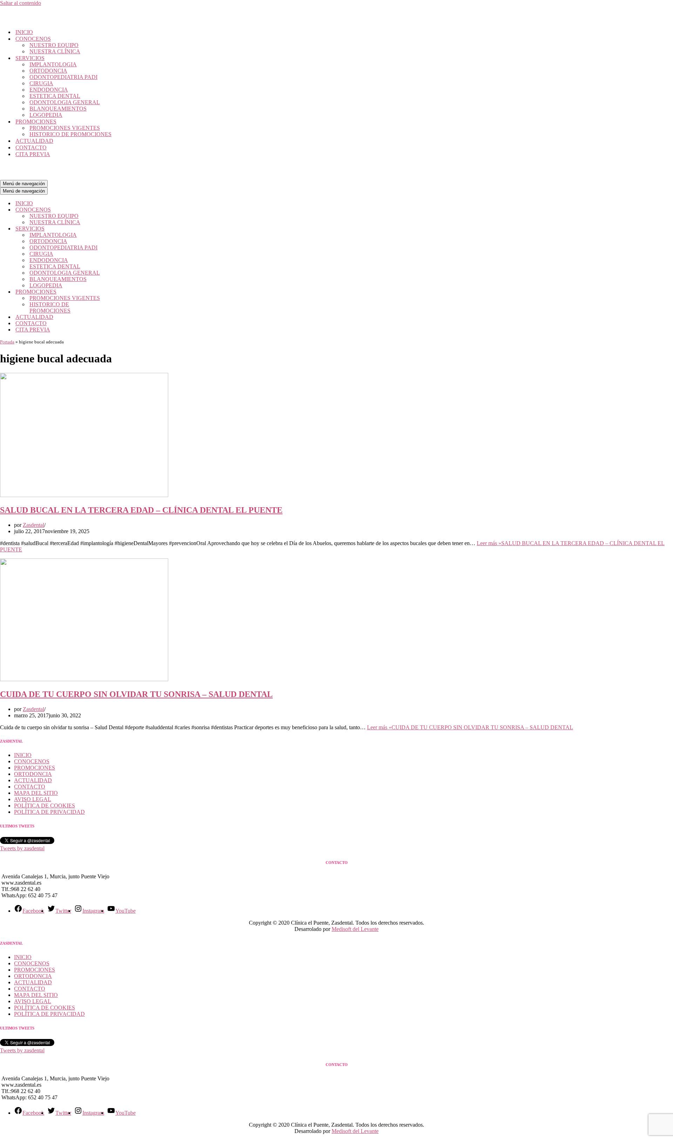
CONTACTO (31, 147)
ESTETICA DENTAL (54, 96)
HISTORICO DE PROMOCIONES (70, 134)
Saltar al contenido (20, 3)
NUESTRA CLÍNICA (54, 51)
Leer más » (470, 727)
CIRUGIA (41, 83)
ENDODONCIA (48, 90)
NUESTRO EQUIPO (54, 45)
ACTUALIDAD (34, 141)
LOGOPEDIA (45, 115)
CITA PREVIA (32, 154)
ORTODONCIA (48, 71)
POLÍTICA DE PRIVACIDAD (49, 812)
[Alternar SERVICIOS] (123, 229)
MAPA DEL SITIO (36, 793)
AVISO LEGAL (32, 799)
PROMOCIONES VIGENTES (64, 128)
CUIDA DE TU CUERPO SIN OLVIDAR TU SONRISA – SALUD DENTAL (136, 694)
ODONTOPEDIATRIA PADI (63, 77)
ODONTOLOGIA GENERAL (64, 102)
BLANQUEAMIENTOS (58, 109)
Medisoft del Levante (355, 929)
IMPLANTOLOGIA (53, 64)
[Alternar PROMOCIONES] (123, 292)
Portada (7, 341)
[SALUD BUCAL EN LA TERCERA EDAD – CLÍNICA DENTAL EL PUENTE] (84, 495)
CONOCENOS (31, 761)
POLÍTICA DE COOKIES (44, 806)
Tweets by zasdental (22, 848)
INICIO (24, 32)
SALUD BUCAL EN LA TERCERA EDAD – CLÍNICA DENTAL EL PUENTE (141, 510)
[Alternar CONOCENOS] (123, 210)
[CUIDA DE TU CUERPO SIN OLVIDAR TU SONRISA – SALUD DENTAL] (84, 679)
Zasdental (33, 525)
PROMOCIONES (34, 768)
